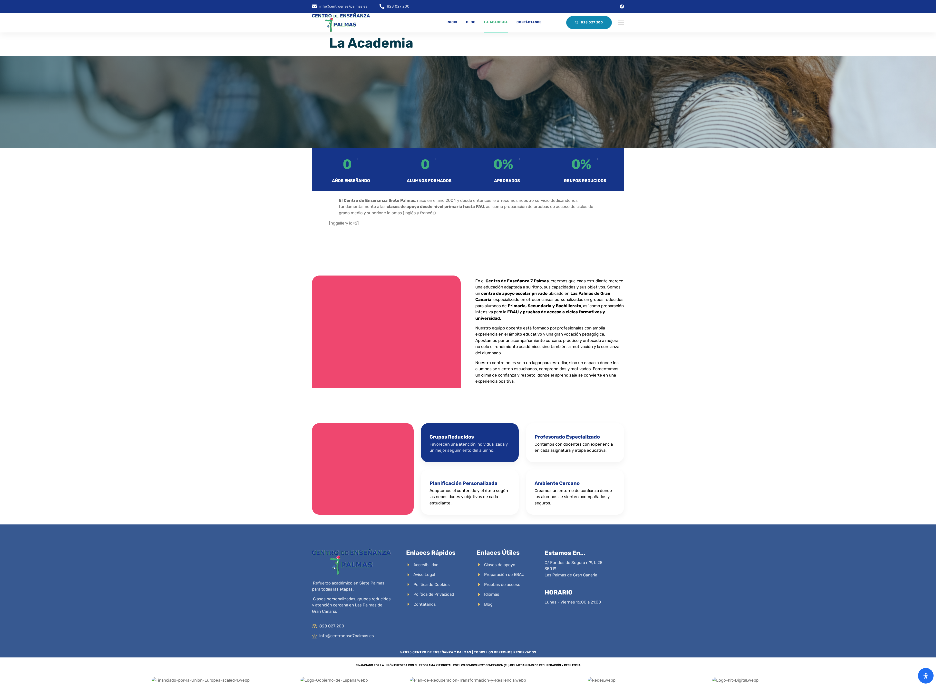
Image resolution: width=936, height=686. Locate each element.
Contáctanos (529, 22)
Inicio (452, 22)
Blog (470, 22)
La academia (496, 22)
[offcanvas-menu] (621, 23)
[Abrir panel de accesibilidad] (926, 676)
